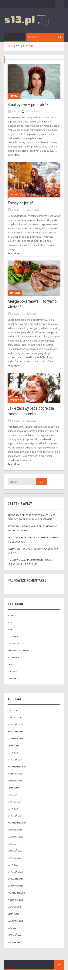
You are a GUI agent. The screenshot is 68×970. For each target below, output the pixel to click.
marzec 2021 (14, 941)
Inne (10, 629)
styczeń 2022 (15, 871)
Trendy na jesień (20, 203)
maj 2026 (12, 710)
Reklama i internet (18, 650)
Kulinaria (13, 636)
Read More (13, 155)
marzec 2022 (14, 857)
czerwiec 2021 (15, 920)
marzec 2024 (14, 801)
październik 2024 (17, 766)
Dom (10, 622)
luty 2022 (13, 864)
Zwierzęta (13, 678)
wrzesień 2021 (15, 899)
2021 (18, 46)
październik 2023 (17, 822)
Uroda (13, 96)
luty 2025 (13, 752)
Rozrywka (16, 399)
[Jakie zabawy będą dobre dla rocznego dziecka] (34, 387)
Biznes (11, 615)
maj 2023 (12, 843)
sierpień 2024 (15, 780)
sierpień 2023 (15, 829)
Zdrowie (14, 292)
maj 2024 (12, 794)
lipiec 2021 (13, 913)
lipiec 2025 (13, 745)
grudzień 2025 (15, 731)
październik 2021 (17, 892)
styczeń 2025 (15, 759)
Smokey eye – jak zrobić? (28, 104)
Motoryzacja (16, 643)
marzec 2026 (14, 717)
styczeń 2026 (15, 724)
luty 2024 (13, 808)
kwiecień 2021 (15, 934)
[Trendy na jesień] (34, 179)
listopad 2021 (15, 885)
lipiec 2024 (13, 787)
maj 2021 (12, 927)
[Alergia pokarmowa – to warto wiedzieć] (34, 277)
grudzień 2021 (15, 878)
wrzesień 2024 (15, 773)
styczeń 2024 (15, 815)
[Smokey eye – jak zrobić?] (34, 81)
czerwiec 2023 (15, 836)
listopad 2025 (15, 738)
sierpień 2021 (15, 906)
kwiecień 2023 (15, 850)
